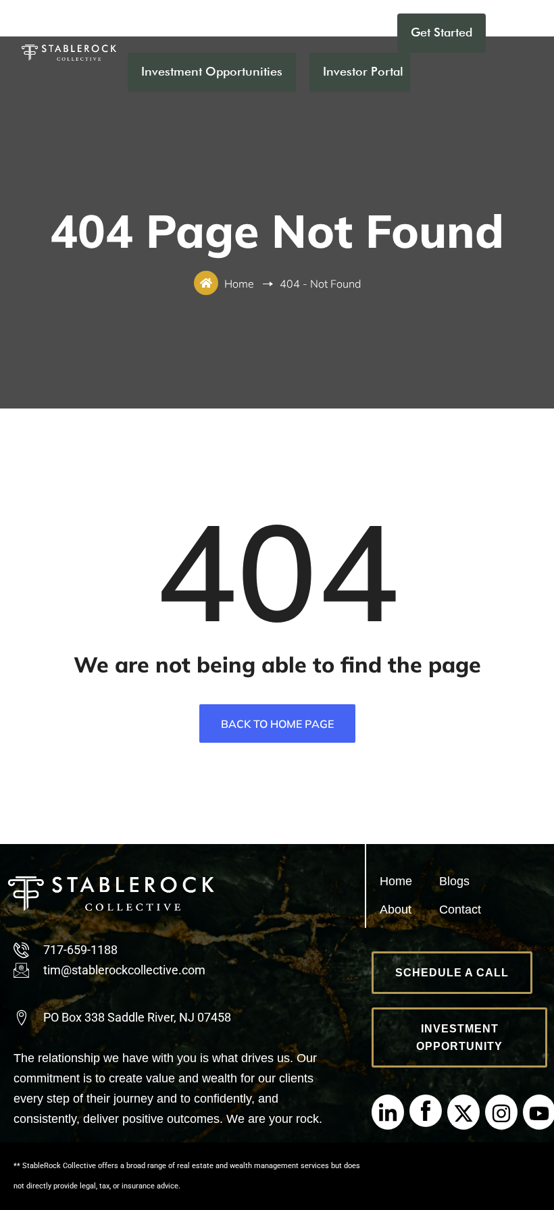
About (205, 32)
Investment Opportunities (211, 71)
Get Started (441, 32)
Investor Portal (363, 71)
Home (144, 32)
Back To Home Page (277, 724)
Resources (277, 32)
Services (354, 32)
